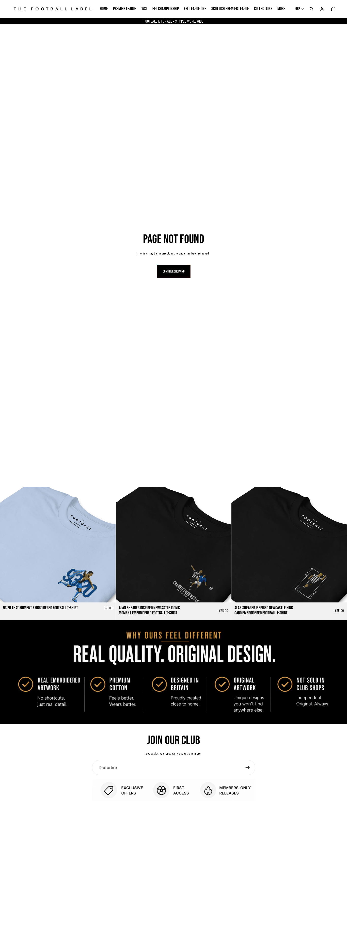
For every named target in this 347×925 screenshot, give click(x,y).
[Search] (311, 8)
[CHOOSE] (107, 594)
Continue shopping (173, 271)
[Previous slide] (7, 544)
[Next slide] (108, 544)
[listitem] (281, 9)
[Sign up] (247, 767)
